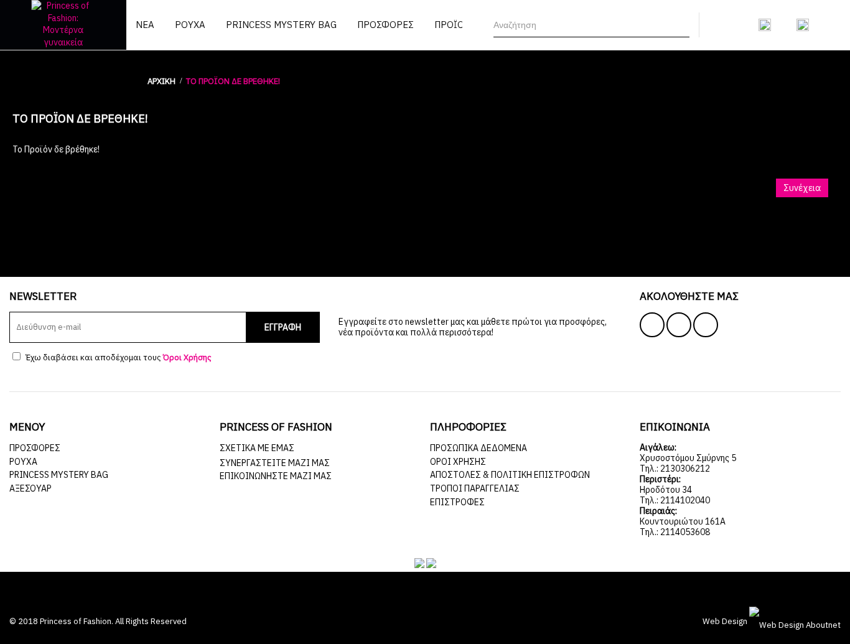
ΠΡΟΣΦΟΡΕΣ (34, 448)
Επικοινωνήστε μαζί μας (276, 476)
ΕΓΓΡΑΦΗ (282, 327)
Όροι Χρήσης (458, 461)
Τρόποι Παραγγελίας (475, 488)
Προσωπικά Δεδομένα (478, 448)
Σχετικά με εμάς (257, 448)
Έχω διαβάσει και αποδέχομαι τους (118, 357)
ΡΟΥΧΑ (23, 461)
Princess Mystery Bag (58, 474)
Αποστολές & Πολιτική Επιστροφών (510, 474)
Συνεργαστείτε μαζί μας (275, 463)
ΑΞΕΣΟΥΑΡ (30, 488)
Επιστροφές (457, 502)
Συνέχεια (802, 188)
